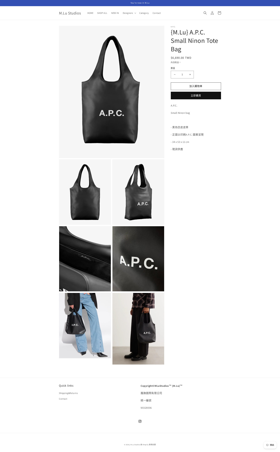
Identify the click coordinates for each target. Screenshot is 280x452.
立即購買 (196, 95)
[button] (129, 13)
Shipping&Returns (68, 393)
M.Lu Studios (135, 445)
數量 (173, 68)
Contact (63, 398)
